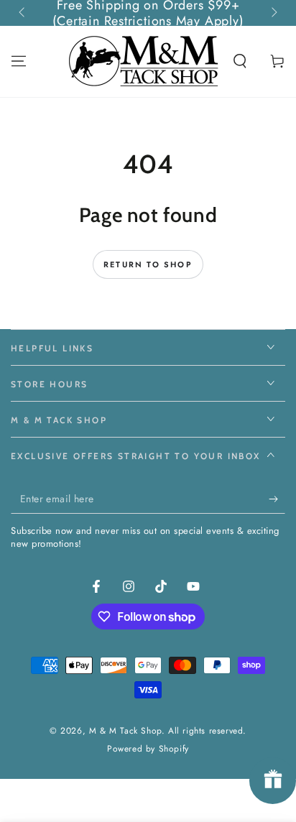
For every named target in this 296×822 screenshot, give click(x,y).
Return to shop (148, 264)
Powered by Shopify (148, 749)
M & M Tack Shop (125, 730)
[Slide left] (23, 13)
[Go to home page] (145, 61)
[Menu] (18, 61)
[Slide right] (273, 13)
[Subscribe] (277, 499)
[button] (240, 61)
